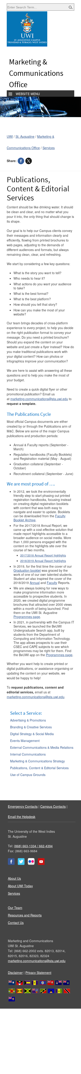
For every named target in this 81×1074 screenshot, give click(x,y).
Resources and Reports (25, 915)
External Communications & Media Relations (41, 747)
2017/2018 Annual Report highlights (43, 555)
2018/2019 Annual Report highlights (43, 561)
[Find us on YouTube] (41, 863)
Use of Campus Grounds (27, 774)
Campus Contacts (53, 806)
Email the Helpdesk (21, 816)
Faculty (52, 582)
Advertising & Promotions (28, 720)
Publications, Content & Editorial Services (39, 768)
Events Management (25, 740)
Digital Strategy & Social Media (32, 734)
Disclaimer (15, 972)
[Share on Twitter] (28, 160)
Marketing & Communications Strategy (37, 761)
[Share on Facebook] (21, 160)
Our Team (15, 907)
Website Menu (28, 93)
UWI (10, 136)
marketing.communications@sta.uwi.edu (39, 399)
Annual (35, 582)
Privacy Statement (38, 972)
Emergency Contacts (23, 806)
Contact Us (16, 922)
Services (49, 147)
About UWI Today (20, 886)
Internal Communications (28, 754)
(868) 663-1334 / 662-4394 (33, 846)
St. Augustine (25, 136)
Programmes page (27, 616)
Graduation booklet (27, 570)
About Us (14, 878)
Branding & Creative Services (31, 727)
